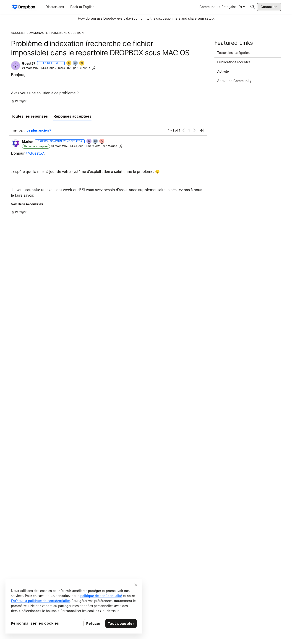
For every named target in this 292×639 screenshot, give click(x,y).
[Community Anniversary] (69, 63)
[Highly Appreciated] (102, 141)
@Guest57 (35, 153)
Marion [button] (27, 141)
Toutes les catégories (233, 53)
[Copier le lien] (93, 68)
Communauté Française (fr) (220, 7)
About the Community (234, 81)
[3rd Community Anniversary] (89, 141)
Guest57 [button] (28, 63)
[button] (15, 65)
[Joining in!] (75, 63)
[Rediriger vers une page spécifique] (201, 130)
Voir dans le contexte (27, 204)
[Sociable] (95, 141)
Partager (18, 101)
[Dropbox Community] (24, 6)
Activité (223, 71)
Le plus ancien (37, 130)
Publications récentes (233, 62)
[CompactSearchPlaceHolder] (252, 7)
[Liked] (82, 63)
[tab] (29, 116)
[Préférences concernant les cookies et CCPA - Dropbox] (73, 606)
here (177, 18)
